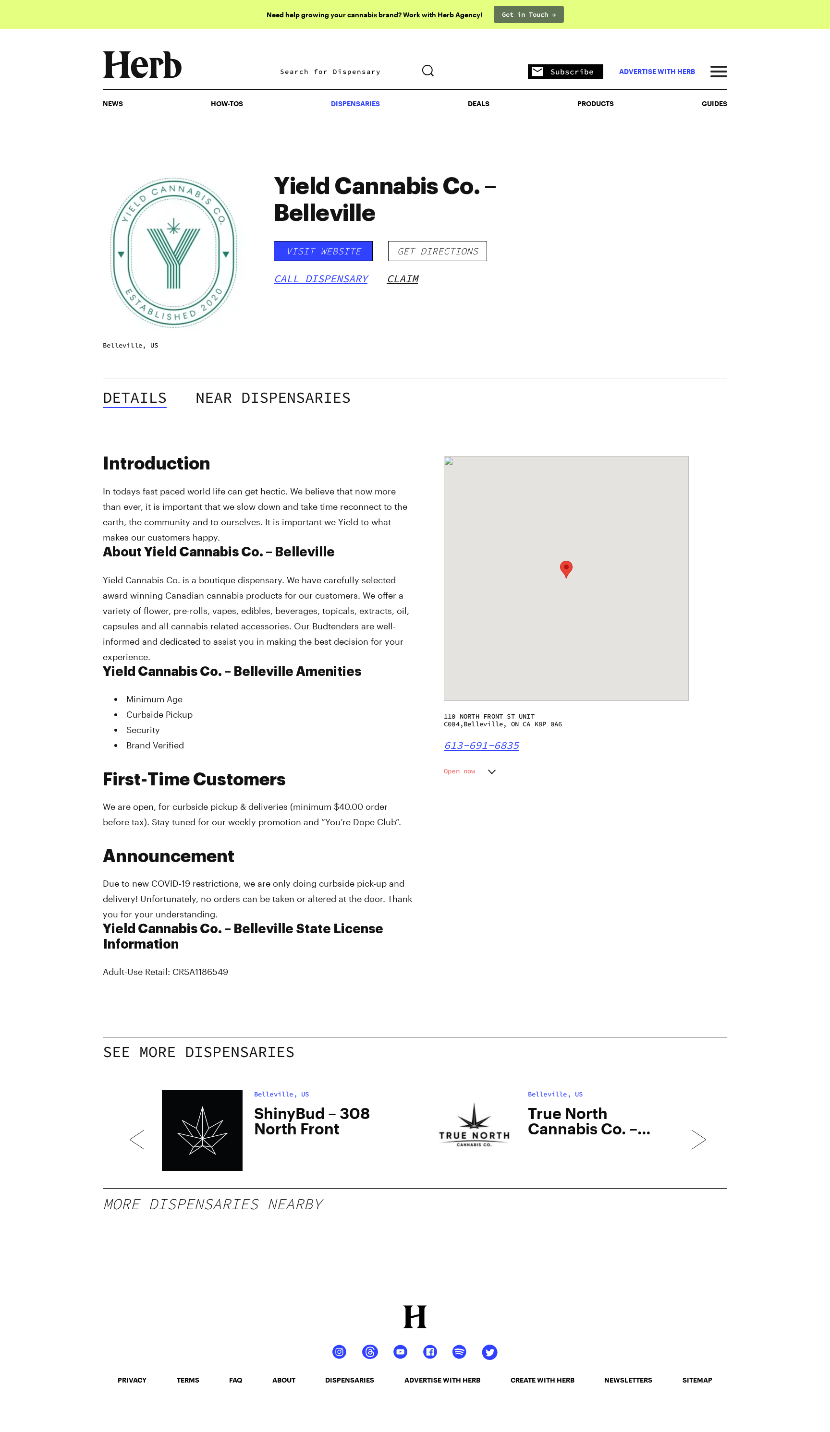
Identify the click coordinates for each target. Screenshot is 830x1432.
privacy (132, 1380)
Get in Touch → (529, 14)
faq (235, 1380)
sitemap (697, 1380)
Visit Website (323, 251)
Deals (478, 103)
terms (188, 1380)
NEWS (113, 103)
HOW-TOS (227, 103)
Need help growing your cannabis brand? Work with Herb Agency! (374, 15)
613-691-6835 (481, 745)
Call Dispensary (320, 278)
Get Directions (437, 251)
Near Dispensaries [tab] (273, 397)
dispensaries (349, 1380)
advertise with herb (657, 71)
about (283, 1380)
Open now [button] (460, 771)
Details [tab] (135, 397)
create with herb (542, 1380)
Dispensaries (355, 103)
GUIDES (714, 103)
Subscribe (572, 71)
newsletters (628, 1380)
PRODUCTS (595, 103)
